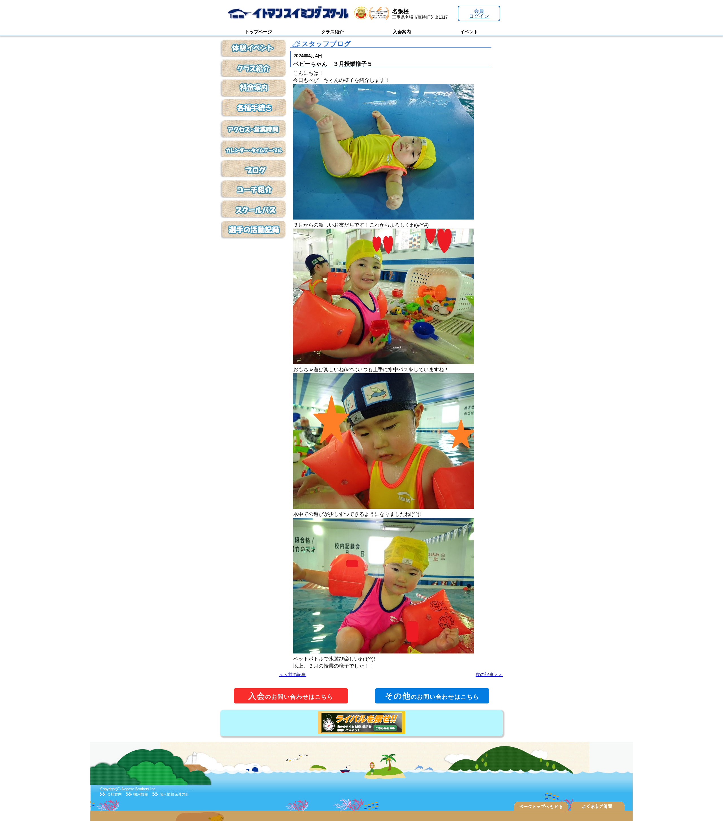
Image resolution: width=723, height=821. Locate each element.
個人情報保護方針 (174, 794)
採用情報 (140, 794)
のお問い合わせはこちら (291, 696)
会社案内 (114, 794)
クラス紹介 (332, 31)
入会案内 (402, 31)
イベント (469, 31)
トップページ (258, 31)
